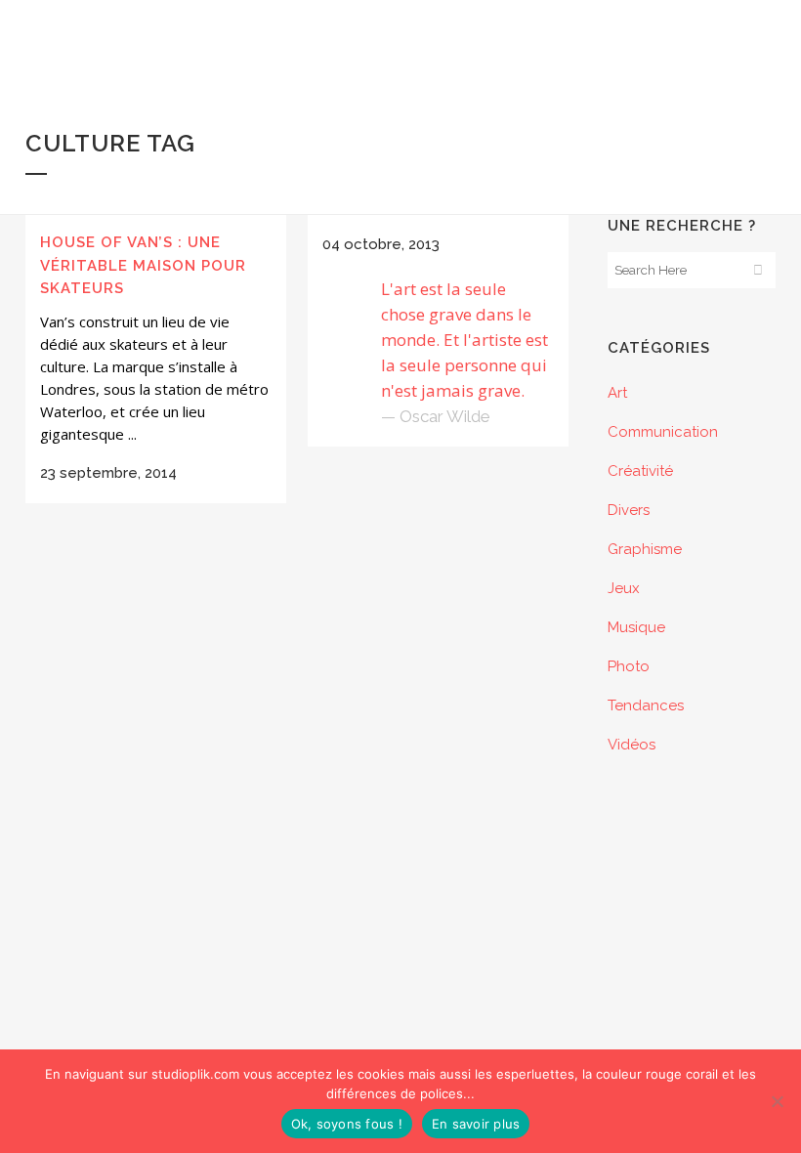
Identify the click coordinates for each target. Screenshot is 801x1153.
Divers (629, 510)
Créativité (640, 471)
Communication (663, 432)
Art (617, 393)
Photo (629, 666)
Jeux (624, 588)
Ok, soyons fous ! (346, 1124)
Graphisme (645, 549)
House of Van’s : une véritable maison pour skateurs (143, 265)
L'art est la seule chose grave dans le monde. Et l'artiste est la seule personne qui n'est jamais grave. (464, 340)
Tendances (646, 705)
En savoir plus (476, 1124)
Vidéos (631, 744)
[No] (776, 1101)
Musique (636, 627)
